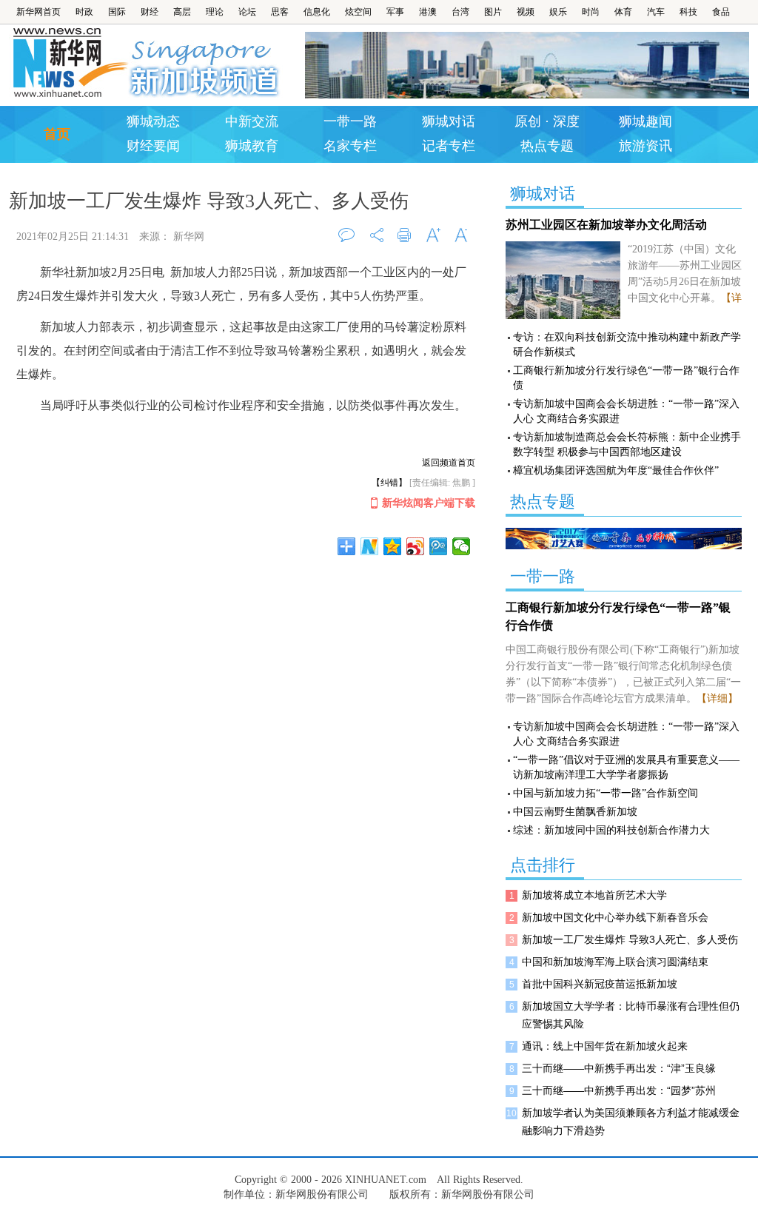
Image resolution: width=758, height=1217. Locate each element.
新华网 (69, 63)
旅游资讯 (645, 145)
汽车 (656, 12)
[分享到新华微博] (369, 546)
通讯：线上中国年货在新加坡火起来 (605, 1046)
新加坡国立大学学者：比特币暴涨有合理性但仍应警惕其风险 (630, 1015)
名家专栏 (350, 145)
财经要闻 (153, 145)
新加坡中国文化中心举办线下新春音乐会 (615, 917)
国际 (117, 12)
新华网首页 (38, 12)
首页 (57, 134)
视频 (525, 12)
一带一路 (350, 121)
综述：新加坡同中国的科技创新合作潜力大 (611, 830)
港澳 (428, 12)
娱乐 (558, 12)
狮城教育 (251, 145)
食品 (721, 12)
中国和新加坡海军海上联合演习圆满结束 (615, 962)
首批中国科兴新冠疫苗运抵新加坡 (599, 984)
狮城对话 (448, 121)
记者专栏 (448, 145)
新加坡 (206, 63)
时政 (84, 12)
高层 (182, 12)
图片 (493, 12)
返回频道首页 (448, 462)
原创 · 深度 (547, 121)
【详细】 (717, 698)
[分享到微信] (461, 546)
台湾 (460, 12)
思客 (280, 12)
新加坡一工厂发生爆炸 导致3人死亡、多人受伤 (630, 939)
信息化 (316, 12)
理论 (215, 12)
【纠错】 (389, 482)
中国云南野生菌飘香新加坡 (575, 811)
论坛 (247, 12)
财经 (149, 12)
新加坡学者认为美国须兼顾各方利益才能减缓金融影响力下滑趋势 (630, 1121)
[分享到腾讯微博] (438, 546)
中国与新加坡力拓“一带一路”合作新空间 (605, 793)
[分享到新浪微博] (415, 546)
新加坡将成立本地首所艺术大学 (594, 895)
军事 (395, 12)
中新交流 (251, 121)
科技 (688, 12)
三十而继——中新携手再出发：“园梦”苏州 (619, 1090)
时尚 (591, 12)
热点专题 (547, 145)
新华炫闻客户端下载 (428, 503)
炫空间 (358, 12)
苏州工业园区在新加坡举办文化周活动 (606, 224)
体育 (623, 12)
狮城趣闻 (645, 121)
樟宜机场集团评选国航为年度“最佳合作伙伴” (616, 470)
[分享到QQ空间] (392, 546)
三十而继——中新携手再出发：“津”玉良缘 (619, 1068)
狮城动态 (153, 121)
